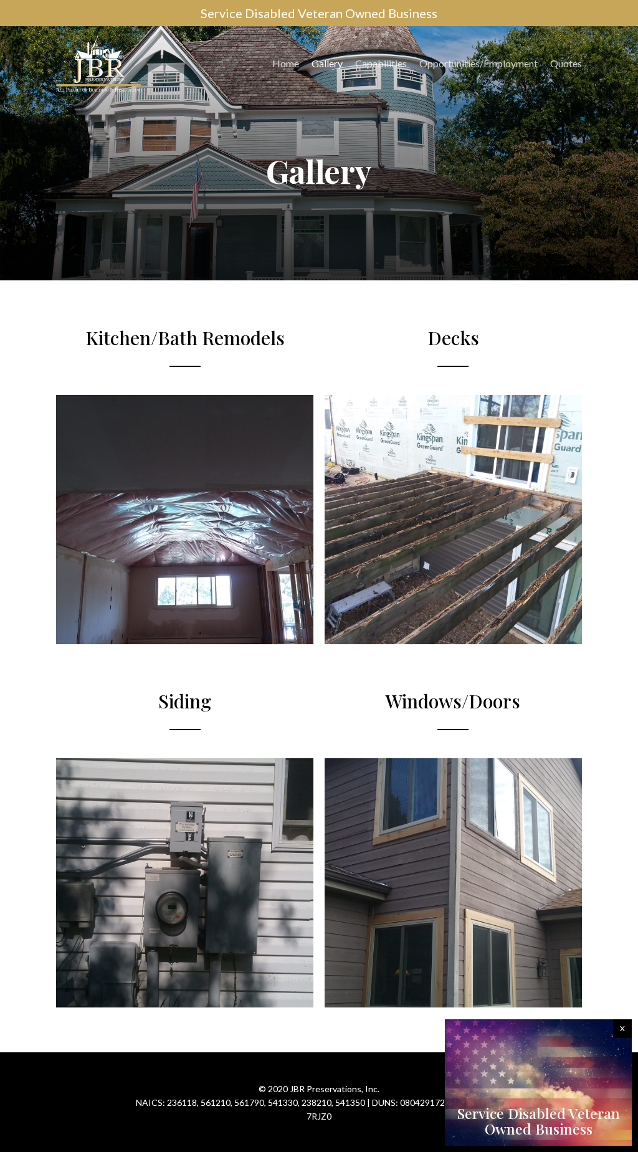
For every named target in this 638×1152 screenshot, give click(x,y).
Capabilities (381, 63)
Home (285, 63)
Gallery (327, 63)
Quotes (566, 63)
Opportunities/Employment (478, 63)
